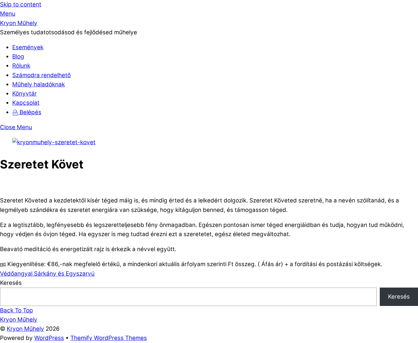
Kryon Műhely (25, 328)
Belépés (29, 112)
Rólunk (21, 65)
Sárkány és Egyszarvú (63, 273)
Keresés (11, 282)
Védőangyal (16, 273)
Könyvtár (24, 93)
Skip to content (20, 4)
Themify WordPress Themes (108, 337)
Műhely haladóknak (38, 84)
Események (27, 47)
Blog (18, 56)
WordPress (49, 337)
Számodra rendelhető (41, 75)
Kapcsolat (25, 102)
